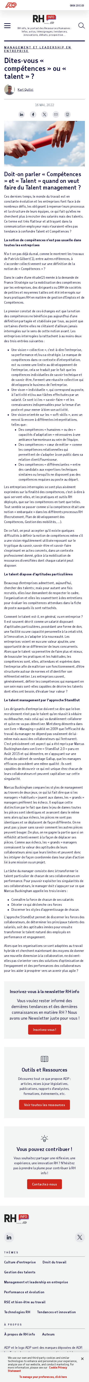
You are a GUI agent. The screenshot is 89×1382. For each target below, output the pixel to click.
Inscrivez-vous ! (44, 1029)
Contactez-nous (44, 1184)
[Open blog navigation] (7, 26)
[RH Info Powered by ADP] (44, 19)
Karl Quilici (26, 89)
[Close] (82, 1358)
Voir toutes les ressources (44, 1105)
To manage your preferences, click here (43, 1376)
